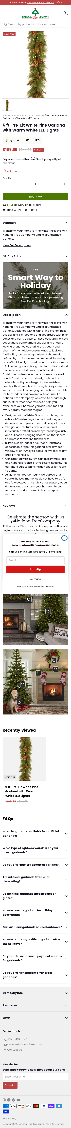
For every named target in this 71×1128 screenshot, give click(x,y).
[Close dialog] (64, 538)
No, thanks (35, 579)
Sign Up (35, 569)
